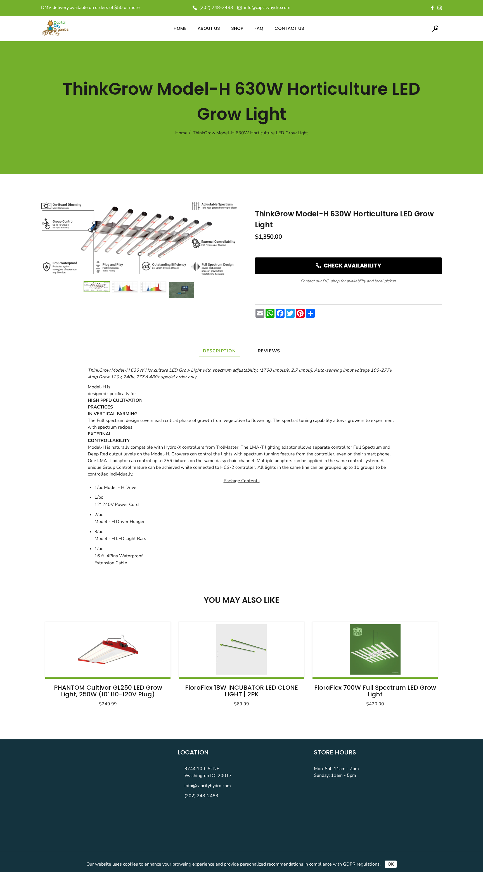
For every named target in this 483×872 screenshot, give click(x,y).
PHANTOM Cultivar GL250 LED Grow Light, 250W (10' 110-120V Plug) (108, 691)
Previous (63, 662)
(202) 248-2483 (201, 796)
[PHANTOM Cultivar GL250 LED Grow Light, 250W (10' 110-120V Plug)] (108, 649)
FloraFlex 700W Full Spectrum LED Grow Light (375, 691)
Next (419, 662)
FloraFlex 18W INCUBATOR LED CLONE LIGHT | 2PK (241, 691)
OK (391, 864)
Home (181, 133)
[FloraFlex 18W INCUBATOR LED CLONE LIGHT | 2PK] (241, 649)
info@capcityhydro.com (207, 786)
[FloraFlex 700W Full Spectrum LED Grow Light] (375, 649)
